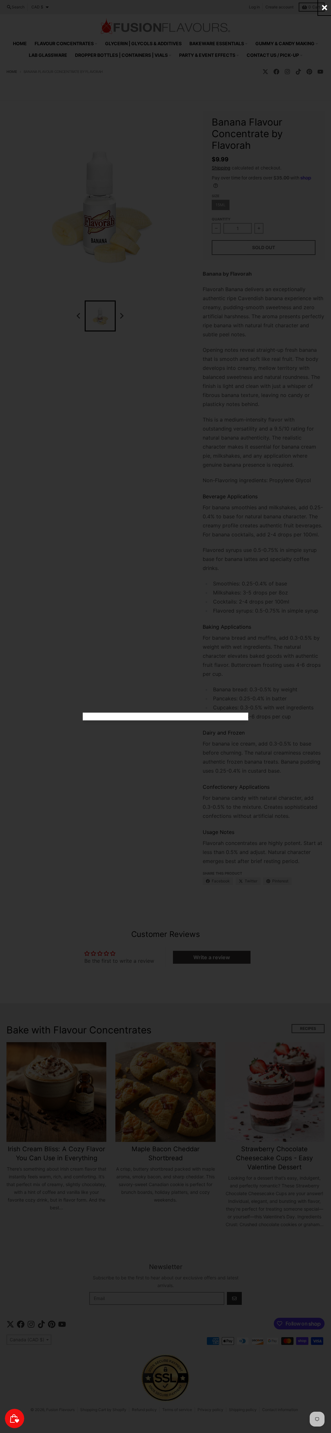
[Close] (324, 7)
